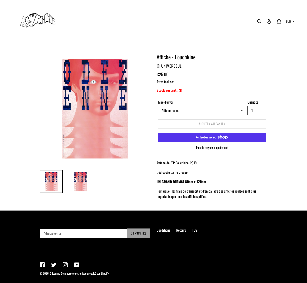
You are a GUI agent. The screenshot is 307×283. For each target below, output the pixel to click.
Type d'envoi (165, 102)
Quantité (252, 102)
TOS (194, 230)
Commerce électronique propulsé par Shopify (85, 273)
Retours (181, 230)
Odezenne (55, 273)
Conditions (163, 230)
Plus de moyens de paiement (212, 147)
